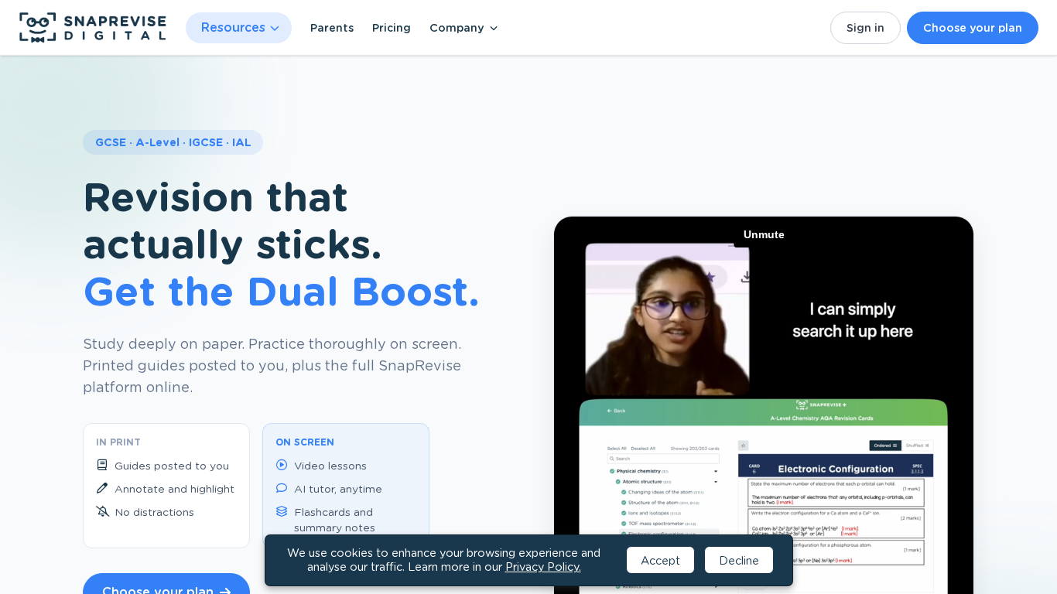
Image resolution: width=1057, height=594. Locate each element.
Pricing (391, 28)
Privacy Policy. (543, 566)
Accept (660, 560)
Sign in (865, 28)
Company (456, 28)
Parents (332, 28)
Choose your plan (972, 28)
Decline (739, 560)
